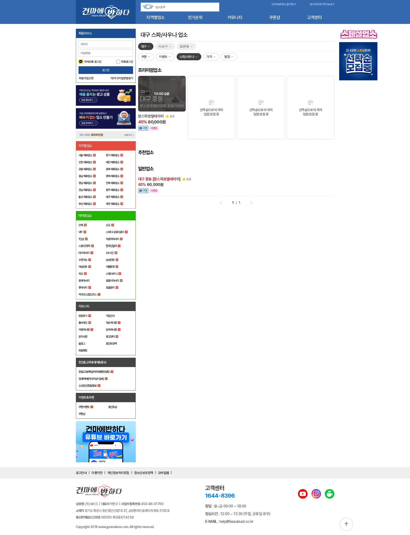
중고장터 (110, 336)
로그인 (105, 70)
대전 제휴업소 (112, 162)
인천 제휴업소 (85, 162)
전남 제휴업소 (85, 190)
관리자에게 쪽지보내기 (322, 4)
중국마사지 (84, 280)
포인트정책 (111, 343)
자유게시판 (111, 322)
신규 (108, 225)
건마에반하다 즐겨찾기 (283, 4)
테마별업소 (85, 215)
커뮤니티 (235, 17)
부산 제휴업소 (85, 204)
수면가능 (83, 260)
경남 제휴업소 (85, 183)
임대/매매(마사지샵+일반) (91, 378)
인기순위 (195, 17)
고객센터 (314, 17)
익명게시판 (84, 329)
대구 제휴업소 (112, 197)
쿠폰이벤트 (84, 407)
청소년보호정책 (143, 473)
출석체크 (83, 322)
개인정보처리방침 (118, 473)
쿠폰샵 (274, 17)
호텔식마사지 (112, 280)
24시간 (109, 253)
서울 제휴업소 (85, 155)
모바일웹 (163, 473)
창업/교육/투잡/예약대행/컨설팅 (94, 371)
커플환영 (110, 266)
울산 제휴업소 (85, 197)
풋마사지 (83, 287)
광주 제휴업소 (112, 190)
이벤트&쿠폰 (86, 397)
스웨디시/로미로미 (115, 232)
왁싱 (81, 273)
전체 (81, 225)
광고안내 (81, 473)
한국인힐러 (111, 246)
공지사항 (83, 336)
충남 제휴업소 (85, 176)
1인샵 (81, 239)
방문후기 (83, 316)
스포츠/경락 (84, 246)
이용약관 (96, 473)
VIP (80, 232)
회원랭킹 (83, 350)
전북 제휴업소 (112, 183)
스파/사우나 (111, 273)
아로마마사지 (112, 239)
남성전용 (110, 260)
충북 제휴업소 (112, 169)
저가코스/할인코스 (87, 294)
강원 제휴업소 (85, 169)
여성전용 (83, 266)
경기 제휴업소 (112, 155)
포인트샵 (112, 407)
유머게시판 (111, 329)
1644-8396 (220, 495)
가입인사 (110, 316)
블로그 (82, 343)
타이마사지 (84, 253)
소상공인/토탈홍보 (87, 385)
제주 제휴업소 (112, 204)
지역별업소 (155, 17)
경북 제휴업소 (112, 176)
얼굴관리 (110, 287)
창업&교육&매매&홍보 (93, 362)
